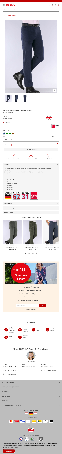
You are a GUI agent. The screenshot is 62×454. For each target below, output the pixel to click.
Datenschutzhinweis (31, 309)
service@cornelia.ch (30, 367)
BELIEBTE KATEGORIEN (8, 382)
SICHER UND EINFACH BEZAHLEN (11, 387)
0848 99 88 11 (11, 367)
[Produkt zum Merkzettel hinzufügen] (34, 144)
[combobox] (31, 10)
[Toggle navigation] (4, 5)
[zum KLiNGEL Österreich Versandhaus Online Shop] (26, 413)
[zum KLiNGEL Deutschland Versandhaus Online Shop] (31, 413)
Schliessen (9, 451)
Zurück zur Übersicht (11, 15)
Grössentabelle (55, 136)
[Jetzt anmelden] (42, 305)
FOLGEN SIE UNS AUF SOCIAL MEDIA (12, 405)
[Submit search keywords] (57, 10)
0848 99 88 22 (11, 370)
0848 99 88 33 (11, 374)
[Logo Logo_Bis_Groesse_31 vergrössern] (25, 195)
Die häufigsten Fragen (49, 370)
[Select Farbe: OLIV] (7, 133)
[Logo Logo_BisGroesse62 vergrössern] (16, 195)
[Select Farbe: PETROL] (10, 133)
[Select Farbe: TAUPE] (13, 133)
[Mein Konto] (49, 5)
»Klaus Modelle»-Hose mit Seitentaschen (12, 248)
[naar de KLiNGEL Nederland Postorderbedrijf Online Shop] (35, 413)
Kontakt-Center (47, 367)
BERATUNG (5, 401)
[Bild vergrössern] (54, 90)
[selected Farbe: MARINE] (4, 133)
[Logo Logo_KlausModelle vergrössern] (34, 196)
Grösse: (4, 136)
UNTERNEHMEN (6, 396)
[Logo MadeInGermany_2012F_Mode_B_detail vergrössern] (8, 196)
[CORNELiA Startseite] (10, 5)
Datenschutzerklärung (12, 447)
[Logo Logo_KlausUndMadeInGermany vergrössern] (55, 126)
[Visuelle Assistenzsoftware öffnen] (40, 439)
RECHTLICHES (5, 391)
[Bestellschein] (55, 5)
